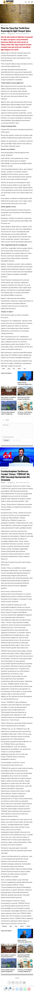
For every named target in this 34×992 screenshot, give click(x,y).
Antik (3, 368)
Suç (25, 368)
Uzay (16, 926)
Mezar (19, 368)
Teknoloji (4, 926)
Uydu (10, 926)
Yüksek (28, 926)
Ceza (9, 368)
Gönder (6, 440)
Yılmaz (21, 926)
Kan (14, 368)
